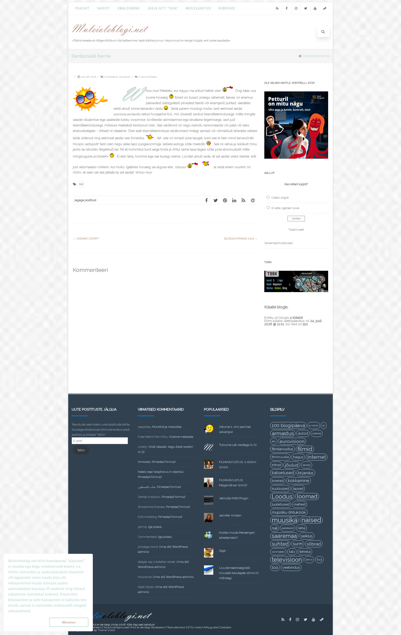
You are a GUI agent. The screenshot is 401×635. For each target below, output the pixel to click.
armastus (283, 433)
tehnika (304, 552)
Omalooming (128, 8)
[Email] (252, 200)
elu (274, 441)
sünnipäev (278, 551)
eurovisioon (292, 441)
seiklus (307, 536)
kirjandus (306, 473)
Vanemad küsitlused (278, 243)
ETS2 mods (195, 627)
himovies (144, 462)
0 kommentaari (147, 76)
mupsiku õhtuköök (289, 512)
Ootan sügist (280, 197)
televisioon (287, 559)
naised (311, 520)
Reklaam (96, 627)
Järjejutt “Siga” (162, 8)
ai (324, 425)
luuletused (281, 504)
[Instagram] (296, 8)
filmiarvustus (282, 449)
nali (275, 528)
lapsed (298, 488)
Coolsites (225, 627)
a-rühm (313, 425)
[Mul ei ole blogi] (110, 36)
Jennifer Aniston (230, 515)
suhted (280, 544)
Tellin (81, 450)
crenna (316, 433)
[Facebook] (286, 8)
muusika (284, 520)
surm (298, 543)
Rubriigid (227, 8)
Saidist (103, 8)
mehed (299, 504)
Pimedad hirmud (163, 462)
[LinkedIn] (234, 200)
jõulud (291, 464)
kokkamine (298, 480)
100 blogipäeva (288, 425)
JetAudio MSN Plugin (233, 498)
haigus (298, 457)
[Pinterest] (225, 200)
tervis (309, 559)
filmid (305, 449)
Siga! (222, 550)
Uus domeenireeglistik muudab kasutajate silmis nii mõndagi (239, 573)
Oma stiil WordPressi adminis (173, 577)
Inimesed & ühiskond (117, 76)
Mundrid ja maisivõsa (166, 427)
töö (81, 184)
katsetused (283, 472)
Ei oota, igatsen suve (285, 208)
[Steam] (324, 8)
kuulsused (280, 489)
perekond (288, 528)
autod (303, 433)
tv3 (319, 559)
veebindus (291, 567)
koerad (278, 480)
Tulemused (296, 229)
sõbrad (314, 543)
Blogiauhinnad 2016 (240, 238)
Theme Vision (106, 630)
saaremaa (284, 535)
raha (301, 528)
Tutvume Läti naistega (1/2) (238, 445)
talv (292, 552)
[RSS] (277, 8)
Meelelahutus (198, 8)
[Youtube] (315, 8)
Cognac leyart (86, 238)
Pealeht (82, 8)
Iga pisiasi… (155, 527)
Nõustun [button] (69, 622)
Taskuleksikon (176, 627)
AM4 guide (211, 627)
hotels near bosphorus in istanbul (161, 472)
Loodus (282, 496)
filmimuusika (280, 457)
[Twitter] (305, 8)
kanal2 (306, 465)
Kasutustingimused (116, 627)
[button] (27, 622)
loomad (307, 496)
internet (316, 457)
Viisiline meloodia (181, 436)
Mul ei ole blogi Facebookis (148, 627)
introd (276, 465)
